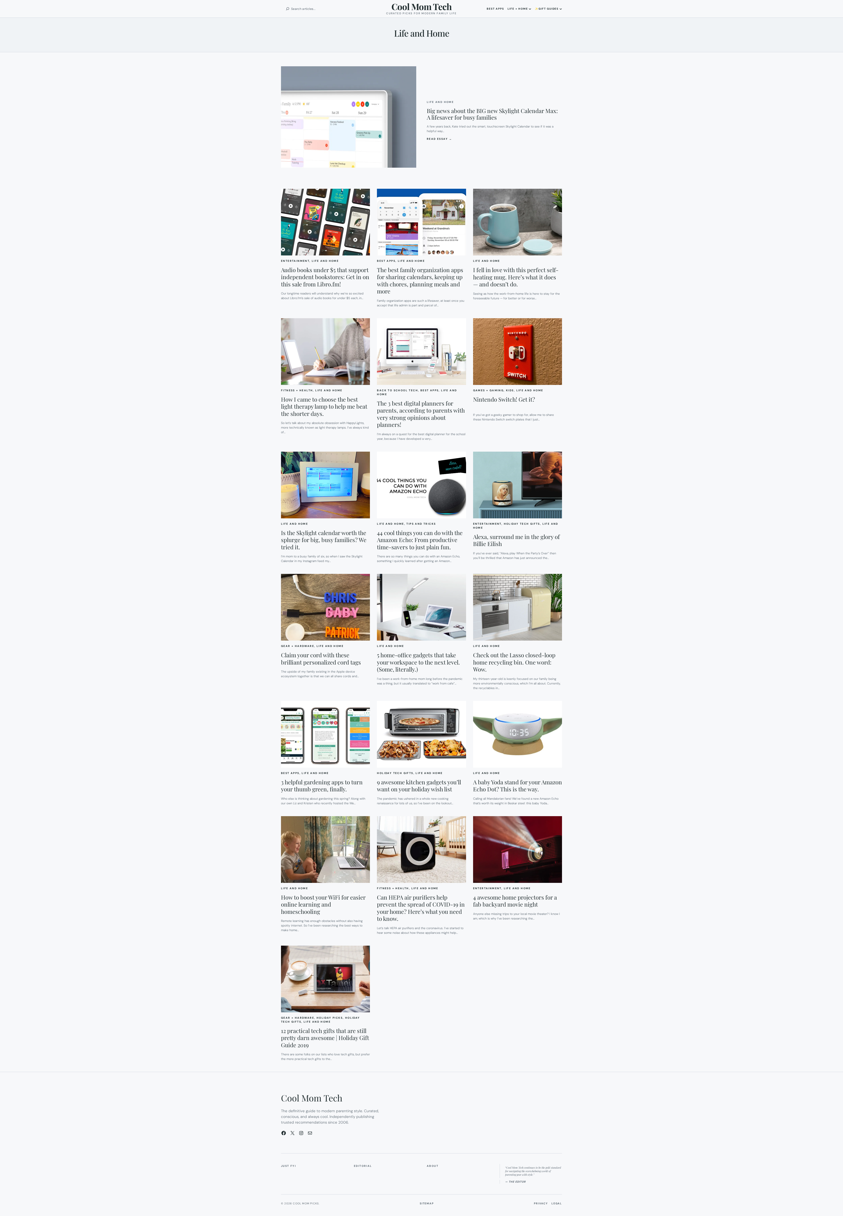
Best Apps (386, 261)
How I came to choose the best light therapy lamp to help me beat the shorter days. (324, 406)
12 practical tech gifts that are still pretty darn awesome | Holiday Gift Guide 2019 (325, 1038)
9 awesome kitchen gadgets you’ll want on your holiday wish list (419, 786)
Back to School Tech (397, 390)
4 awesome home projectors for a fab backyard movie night (515, 901)
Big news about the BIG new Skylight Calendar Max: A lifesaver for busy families (492, 114)
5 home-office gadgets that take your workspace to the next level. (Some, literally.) (418, 662)
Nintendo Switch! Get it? (504, 399)
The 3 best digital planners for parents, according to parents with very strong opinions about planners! (421, 414)
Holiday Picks (330, 1018)
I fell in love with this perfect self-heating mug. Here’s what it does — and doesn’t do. (515, 277)
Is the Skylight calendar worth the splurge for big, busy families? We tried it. (323, 540)
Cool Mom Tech (421, 6)
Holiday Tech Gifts (522, 524)
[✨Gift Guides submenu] (560, 8)
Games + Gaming (488, 390)
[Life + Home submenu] (530, 8)
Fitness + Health (297, 390)
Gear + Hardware (297, 646)
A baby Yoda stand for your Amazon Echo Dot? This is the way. (517, 786)
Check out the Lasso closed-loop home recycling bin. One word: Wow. (514, 662)
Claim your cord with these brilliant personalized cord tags (321, 659)
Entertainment (295, 261)
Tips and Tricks (421, 524)
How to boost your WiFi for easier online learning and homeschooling (323, 904)
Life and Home (440, 102)
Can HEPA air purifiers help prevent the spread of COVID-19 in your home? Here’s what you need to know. (421, 908)
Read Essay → (439, 139)
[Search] (287, 9)
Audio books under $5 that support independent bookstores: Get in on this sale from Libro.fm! (325, 277)
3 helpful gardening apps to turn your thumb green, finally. (322, 786)
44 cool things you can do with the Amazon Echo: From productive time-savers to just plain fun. (420, 540)
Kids (510, 390)
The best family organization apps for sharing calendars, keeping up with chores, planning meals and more (420, 280)
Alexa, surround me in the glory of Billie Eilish (516, 540)
